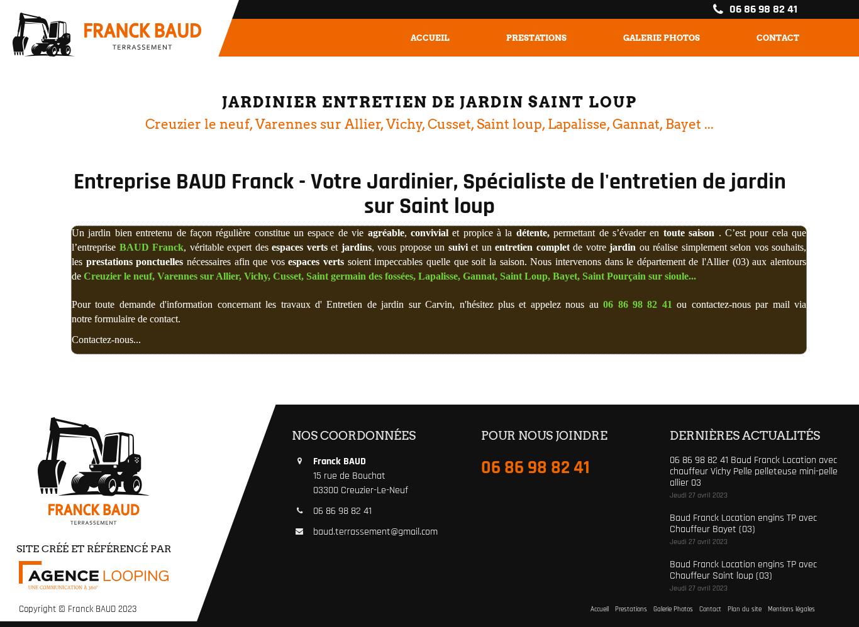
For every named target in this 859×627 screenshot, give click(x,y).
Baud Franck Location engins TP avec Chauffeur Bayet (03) (743, 523)
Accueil (430, 38)
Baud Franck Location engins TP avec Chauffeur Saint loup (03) (743, 570)
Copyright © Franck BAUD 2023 (77, 609)
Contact (777, 38)
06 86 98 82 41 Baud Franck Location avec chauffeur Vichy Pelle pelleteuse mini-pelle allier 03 (754, 471)
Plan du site (745, 609)
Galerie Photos (661, 38)
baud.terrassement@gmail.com (375, 531)
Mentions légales (791, 609)
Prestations (536, 38)
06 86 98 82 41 (762, 9)
